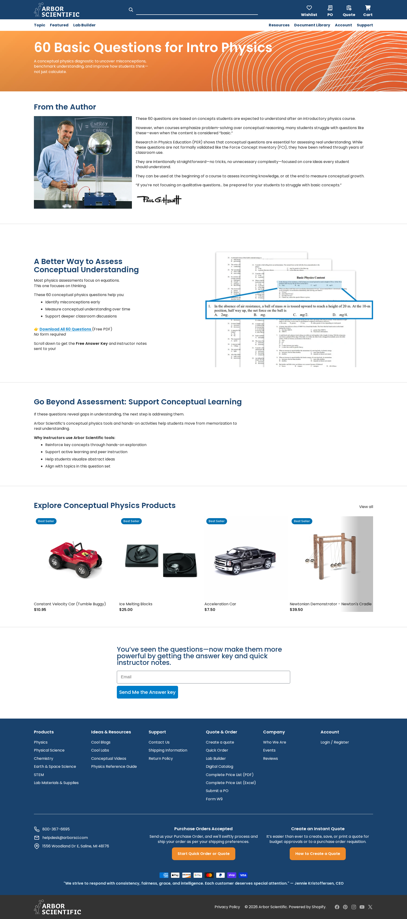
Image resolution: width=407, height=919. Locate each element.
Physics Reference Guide (114, 766)
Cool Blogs (100, 742)
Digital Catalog (219, 766)
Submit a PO (217, 790)
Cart (368, 10)
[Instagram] (354, 907)
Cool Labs (100, 750)
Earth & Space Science (55, 766)
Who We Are (274, 742)
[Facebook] (337, 907)
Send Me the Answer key (147, 692)
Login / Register (335, 742)
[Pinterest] (345, 907)
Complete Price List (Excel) (231, 782)
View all (366, 506)
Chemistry (43, 758)
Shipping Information (168, 750)
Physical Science (49, 750)
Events (269, 750)
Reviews (270, 758)
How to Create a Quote (317, 853)
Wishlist (309, 14)
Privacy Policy (227, 907)
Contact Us (159, 742)
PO (330, 14)
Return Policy (161, 758)
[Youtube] (362, 907)
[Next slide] (366, 564)
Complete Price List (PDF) (230, 774)
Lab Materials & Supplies (56, 782)
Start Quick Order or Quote (204, 853)
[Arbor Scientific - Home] (56, 10)
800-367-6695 (56, 829)
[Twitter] (370, 907)
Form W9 (214, 799)
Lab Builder (216, 758)
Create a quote (220, 742)
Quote (349, 14)
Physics (41, 742)
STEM (39, 774)
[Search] (131, 9)
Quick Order (217, 750)
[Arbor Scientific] (57, 907)
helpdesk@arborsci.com (65, 837)
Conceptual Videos (108, 758)
